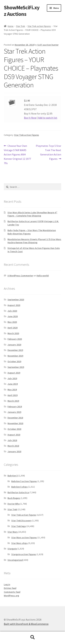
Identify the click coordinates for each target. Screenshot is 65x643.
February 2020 (15, 338)
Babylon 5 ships (19, 486)
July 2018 (12, 440)
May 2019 (12, 389)
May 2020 (12, 322)
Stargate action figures (23, 554)
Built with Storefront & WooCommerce (26, 624)
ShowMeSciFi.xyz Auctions (22, 10)
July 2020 (12, 310)
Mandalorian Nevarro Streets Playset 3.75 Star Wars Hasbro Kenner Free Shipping (34, 241)
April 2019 (13, 395)
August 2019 (14, 372)
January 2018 (14, 451)
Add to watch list (47, 117)
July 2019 (12, 378)
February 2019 (15, 406)
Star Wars (13, 531)
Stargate (12, 548)
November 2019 (15, 355)
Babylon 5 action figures (24, 481)
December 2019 (15, 350)
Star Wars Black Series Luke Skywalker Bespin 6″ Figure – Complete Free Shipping (32, 214)
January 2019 (14, 412)
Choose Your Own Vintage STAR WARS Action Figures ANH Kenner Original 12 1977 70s (17, 154)
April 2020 (13, 327)
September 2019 (16, 367)
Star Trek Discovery (21, 520)
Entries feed (10, 588)
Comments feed (12, 591)
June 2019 (13, 383)
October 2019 (14, 361)
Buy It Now (30, 117)
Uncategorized (15, 559)
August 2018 (14, 434)
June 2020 (13, 316)
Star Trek (20, 26)
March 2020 (13, 333)
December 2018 (15, 417)
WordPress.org (11, 595)
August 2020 (14, 305)
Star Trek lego (18, 526)
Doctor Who (14, 503)
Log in (7, 584)
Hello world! (42, 275)
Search (32, 637)
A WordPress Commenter (20, 275)
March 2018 (13, 445)
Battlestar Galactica (18, 492)
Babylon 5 (13, 475)
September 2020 (16, 299)
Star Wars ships (19, 543)
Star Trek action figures (39, 26)
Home (11, 26)
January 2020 (14, 344)
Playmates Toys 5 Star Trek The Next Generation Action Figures (48, 152)
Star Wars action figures (24, 537)
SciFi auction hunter (47, 44)
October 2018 (14, 429)
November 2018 (15, 423)
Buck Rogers (14, 498)
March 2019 (13, 400)
